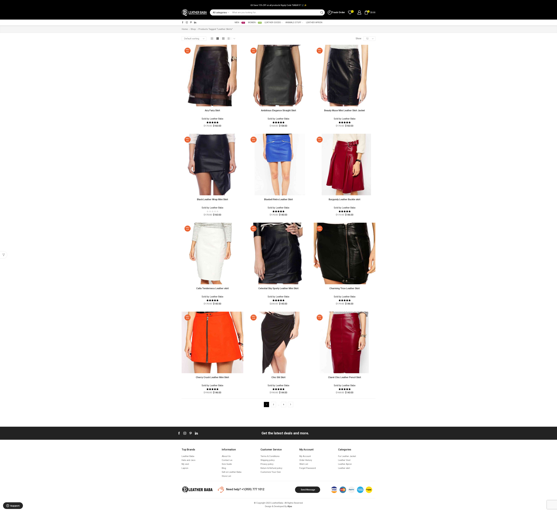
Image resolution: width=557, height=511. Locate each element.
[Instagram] (187, 22)
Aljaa (289, 506)
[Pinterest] (191, 22)
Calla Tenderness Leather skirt (212, 288)
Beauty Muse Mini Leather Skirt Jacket (344, 110)
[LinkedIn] (195, 22)
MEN (239, 22)
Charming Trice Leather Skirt (344, 288)
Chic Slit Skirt (278, 377)
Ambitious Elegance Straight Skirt (278, 110)
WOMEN (254, 22)
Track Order (338, 12)
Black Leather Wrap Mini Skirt (212, 199)
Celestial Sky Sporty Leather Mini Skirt (278, 288)
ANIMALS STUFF (293, 22)
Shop (193, 29)
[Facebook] (183, 22)
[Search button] (322, 12)
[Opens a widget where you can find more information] (13, 506)
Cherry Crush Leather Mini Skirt (212, 377)
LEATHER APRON (314, 22)
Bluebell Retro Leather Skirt (278, 199)
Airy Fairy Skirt (212, 110)
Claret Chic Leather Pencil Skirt (344, 377)
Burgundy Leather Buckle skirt (344, 199)
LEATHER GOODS (273, 22)
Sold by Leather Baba (212, 118)
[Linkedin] (196, 433)
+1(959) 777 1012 (252, 489)
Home (185, 29)
